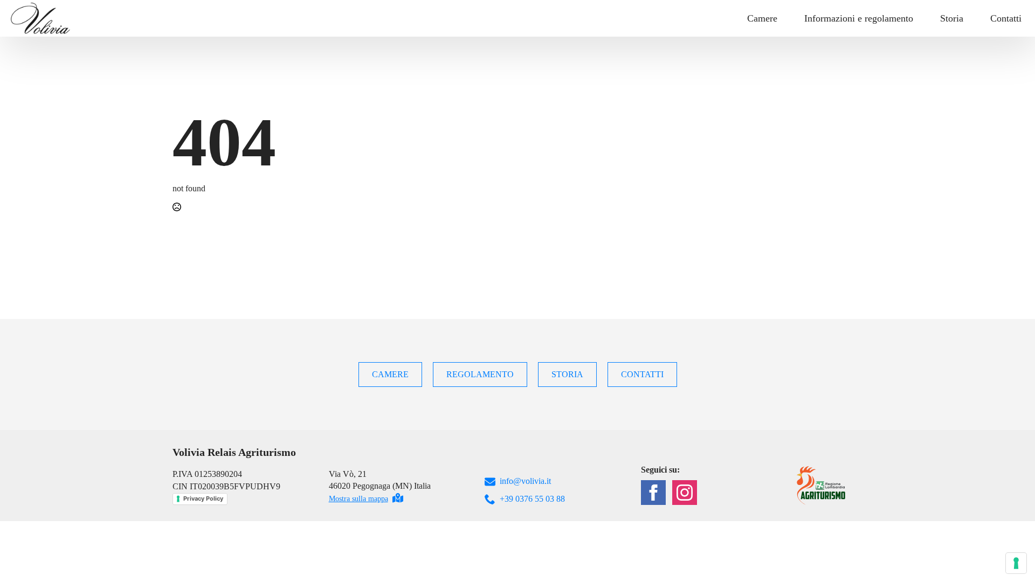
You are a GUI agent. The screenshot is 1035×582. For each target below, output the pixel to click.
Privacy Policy (203, 498)
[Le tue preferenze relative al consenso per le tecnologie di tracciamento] (1016, 563)
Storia (951, 18)
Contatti (1006, 18)
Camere (762, 18)
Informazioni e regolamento (858, 18)
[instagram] (684, 492)
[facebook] (653, 492)
